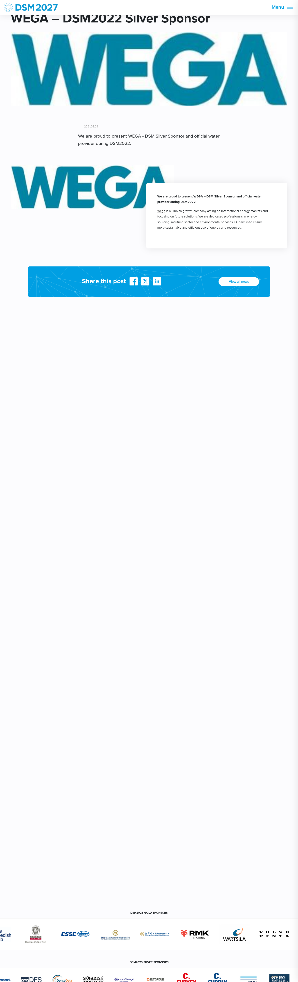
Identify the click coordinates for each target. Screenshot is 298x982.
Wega (161, 211)
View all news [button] (239, 282)
